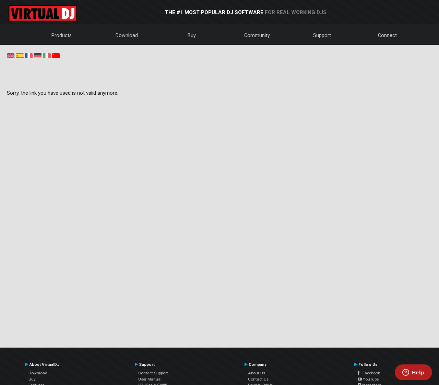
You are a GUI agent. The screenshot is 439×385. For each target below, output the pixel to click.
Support (322, 35)
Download (127, 35)
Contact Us (258, 379)
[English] (10, 55)
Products (61, 35)
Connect (387, 35)
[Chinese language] (56, 55)
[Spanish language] (19, 55)
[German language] (37, 55)
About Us (256, 373)
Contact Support (153, 373)
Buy (192, 35)
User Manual (150, 379)
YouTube (370, 379)
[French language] (29, 55)
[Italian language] (46, 55)
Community (257, 35)
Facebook (369, 373)
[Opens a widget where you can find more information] (413, 373)
